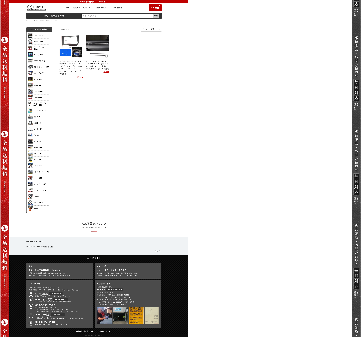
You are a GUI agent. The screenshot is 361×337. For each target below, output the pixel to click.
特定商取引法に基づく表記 (85, 331)
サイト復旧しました (45, 247)
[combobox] (117, 16)
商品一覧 (76, 8)
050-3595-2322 (45, 305)
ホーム (68, 8)
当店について (88, 8)
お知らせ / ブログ (102, 8)
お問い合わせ (117, 8)
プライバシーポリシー (104, 331)
